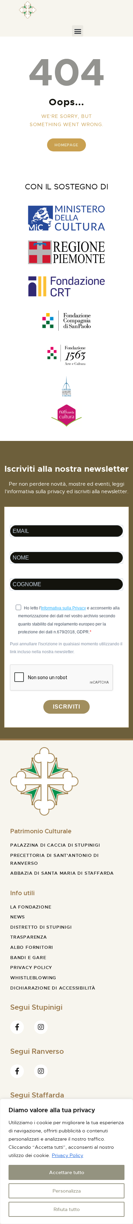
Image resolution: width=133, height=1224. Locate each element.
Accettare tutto (66, 1172)
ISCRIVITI (66, 707)
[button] (77, 31)
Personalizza (67, 1191)
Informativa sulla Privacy (63, 608)
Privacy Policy (67, 1155)
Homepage (66, 145)
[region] (66, 1161)
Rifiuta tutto (67, 1209)
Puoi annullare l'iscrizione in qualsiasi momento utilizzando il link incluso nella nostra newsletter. (66, 648)
